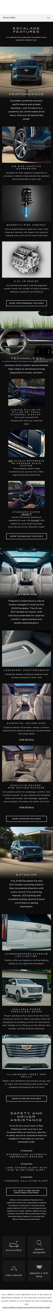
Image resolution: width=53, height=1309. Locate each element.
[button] (10, 461)
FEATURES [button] (9, 18)
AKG (10, 461)
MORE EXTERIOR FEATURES (26, 1099)
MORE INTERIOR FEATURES (26, 819)
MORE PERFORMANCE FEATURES (26, 303)
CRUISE (26, 514)
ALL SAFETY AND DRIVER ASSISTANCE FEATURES (26, 1192)
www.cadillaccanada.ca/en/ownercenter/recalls (26, 1307)
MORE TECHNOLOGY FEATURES (26, 536)
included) (35, 520)
